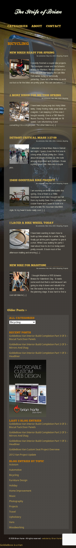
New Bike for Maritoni (28, 265)
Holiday (13, 485)
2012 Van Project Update (22, 454)
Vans (11, 522)
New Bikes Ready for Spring (32, 53)
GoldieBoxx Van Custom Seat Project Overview (34, 449)
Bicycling (59, 56)
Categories (17, 26)
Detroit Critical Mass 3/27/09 (33, 138)
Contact (53, 26)
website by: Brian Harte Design (54, 538)
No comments (41, 56)
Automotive (15, 469)
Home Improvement (20, 490)
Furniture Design (18, 480)
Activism (59, 141)
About (36, 26)
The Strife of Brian (38, 12)
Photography (16, 501)
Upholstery (15, 517)
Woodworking (16, 527)
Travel (12, 511)
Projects (65, 56)
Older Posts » (17, 310)
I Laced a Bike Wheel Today (31, 223)
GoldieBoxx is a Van (11, 545)
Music (12, 496)
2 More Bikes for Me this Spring (35, 95)
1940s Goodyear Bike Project (32, 180)
